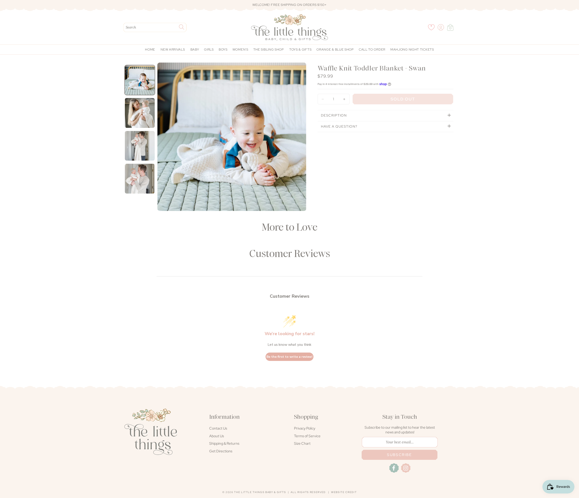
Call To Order (372, 49)
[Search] (181, 27)
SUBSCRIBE (399, 454)
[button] (450, 27)
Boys (223, 49)
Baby (194, 49)
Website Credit (344, 492)
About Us (216, 436)
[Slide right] (301, 139)
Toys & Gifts (300, 49)
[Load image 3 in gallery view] (139, 146)
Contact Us (218, 428)
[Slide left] (162, 139)
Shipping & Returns (224, 443)
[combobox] (154, 27)
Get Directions (220, 451)
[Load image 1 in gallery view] (139, 80)
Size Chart (302, 443)
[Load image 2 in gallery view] (139, 113)
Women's (240, 49)
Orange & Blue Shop (335, 49)
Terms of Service (307, 436)
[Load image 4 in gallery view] (139, 178)
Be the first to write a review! (289, 357)
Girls (209, 49)
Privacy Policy (304, 428)
